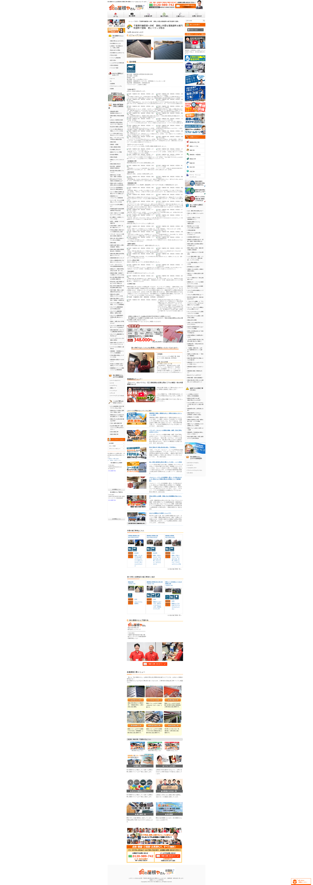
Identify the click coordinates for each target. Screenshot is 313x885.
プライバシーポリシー (114, 448)
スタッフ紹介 (112, 446)
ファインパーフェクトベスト (194, 470)
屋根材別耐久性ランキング (117, 258)
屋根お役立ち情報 (192, 320)
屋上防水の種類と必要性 (116, 126)
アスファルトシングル (116, 86)
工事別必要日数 (191, 230)
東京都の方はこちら (137, 750)
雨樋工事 (192, 163)
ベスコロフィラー (192, 467)
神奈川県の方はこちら (154, 750)
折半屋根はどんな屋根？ (193, 266)
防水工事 (192, 167)
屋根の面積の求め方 (115, 164)
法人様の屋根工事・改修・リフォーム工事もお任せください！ (117, 427)
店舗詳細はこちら (133, 638)
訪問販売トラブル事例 (193, 417)
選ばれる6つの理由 (115, 50)
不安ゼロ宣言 (113, 55)
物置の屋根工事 (114, 434)
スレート (112, 78)
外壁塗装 (141, 74)
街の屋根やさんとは (115, 43)
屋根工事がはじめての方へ (117, 41)
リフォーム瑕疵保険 (115, 57)
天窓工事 (192, 171)
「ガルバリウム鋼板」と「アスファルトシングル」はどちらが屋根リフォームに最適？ (195, 303)
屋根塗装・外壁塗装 (195, 154)
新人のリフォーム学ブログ (194, 375)
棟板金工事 (193, 159)
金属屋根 (112, 83)
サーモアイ (190, 465)
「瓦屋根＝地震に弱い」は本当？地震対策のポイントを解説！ (194, 349)
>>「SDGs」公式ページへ (114, 460)
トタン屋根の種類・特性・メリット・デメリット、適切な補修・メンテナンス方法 (195, 258)
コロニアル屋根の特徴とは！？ (195, 294)
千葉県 (136, 21)
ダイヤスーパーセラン (193, 462)
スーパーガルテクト (115, 380)
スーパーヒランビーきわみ (117, 395)
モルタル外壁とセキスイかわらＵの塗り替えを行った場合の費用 (195, 404)
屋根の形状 (113, 142)
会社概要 (111, 443)
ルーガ (112, 383)
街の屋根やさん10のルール (117, 52)
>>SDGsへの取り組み (113, 458)
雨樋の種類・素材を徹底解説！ (195, 377)
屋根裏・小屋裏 (114, 144)
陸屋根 (112, 88)
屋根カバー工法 (194, 146)
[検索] (204, 20)
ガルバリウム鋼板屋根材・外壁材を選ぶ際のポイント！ (117, 317)
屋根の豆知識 (113, 157)
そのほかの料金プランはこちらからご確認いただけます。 (145, 321)
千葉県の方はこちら (172, 750)
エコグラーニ (113, 385)
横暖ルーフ (113, 388)
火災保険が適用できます (193, 237)
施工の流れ (113, 60)
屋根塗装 (136, 74)
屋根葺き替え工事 (194, 142)
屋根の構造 (113, 242)
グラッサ (112, 393)
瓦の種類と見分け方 (115, 149)
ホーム (130, 21)
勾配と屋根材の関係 (115, 147)
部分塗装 (147, 74)
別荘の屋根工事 (114, 431)
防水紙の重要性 (114, 154)
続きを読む (160, 426)
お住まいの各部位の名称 (116, 120)
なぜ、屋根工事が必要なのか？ (195, 210)
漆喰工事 (192, 150)
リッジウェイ (113, 390)
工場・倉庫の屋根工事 (116, 423)
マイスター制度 (114, 68)
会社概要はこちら (116, 489)
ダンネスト (190, 472)
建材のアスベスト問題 (116, 152)
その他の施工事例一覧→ (174, 569)
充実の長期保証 (114, 65)
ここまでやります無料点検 (117, 62)
